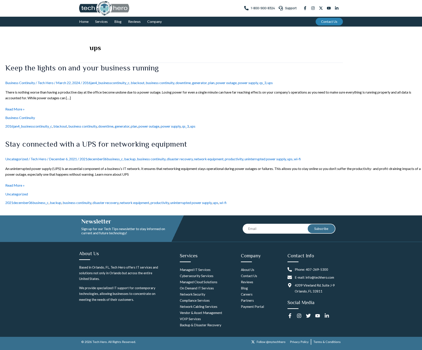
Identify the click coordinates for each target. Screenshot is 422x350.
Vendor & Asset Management (201, 313)
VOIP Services (190, 319)
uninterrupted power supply (265, 159)
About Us (247, 270)
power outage (226, 83)
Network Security (192, 294)
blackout (137, 83)
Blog (118, 21)
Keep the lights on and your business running (82, 67)
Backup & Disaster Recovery (200, 325)
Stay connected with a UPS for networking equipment (96, 144)
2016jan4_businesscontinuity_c (106, 83)
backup (130, 159)
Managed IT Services (195, 270)
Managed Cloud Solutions (198, 282)
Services (101, 21)
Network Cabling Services (198, 307)
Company (154, 21)
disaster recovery (180, 159)
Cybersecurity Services (196, 276)
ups (270, 83)
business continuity (160, 83)
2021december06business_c (101, 159)
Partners (247, 300)
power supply (248, 83)
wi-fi (297, 159)
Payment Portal (252, 307)
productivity (234, 159)
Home (84, 21)
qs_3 (262, 83)
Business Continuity (20, 83)
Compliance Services (195, 300)
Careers (247, 294)
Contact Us (249, 276)
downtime (183, 83)
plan (211, 83)
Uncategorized (16, 159)
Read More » (15, 108)
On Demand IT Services (197, 288)
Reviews (134, 21)
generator (199, 83)
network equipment (209, 159)
